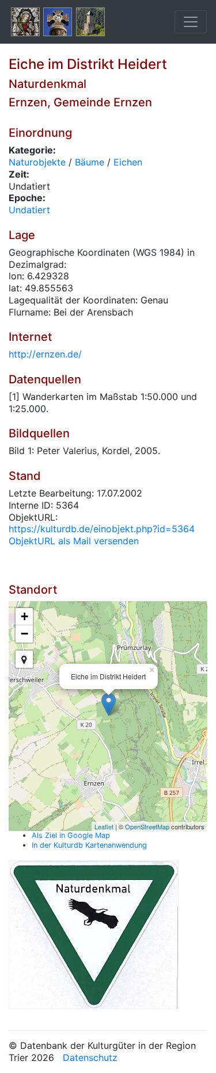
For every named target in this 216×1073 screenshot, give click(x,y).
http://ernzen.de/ (45, 354)
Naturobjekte (37, 162)
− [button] (24, 633)
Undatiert (29, 210)
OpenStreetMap (147, 826)
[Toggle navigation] (191, 21)
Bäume (89, 162)
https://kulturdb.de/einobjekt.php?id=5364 (102, 528)
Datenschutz (90, 1057)
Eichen (127, 162)
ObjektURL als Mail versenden (74, 541)
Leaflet (103, 826)
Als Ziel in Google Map (71, 835)
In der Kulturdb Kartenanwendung (89, 845)
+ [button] (24, 616)
